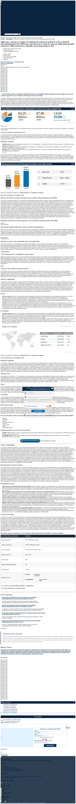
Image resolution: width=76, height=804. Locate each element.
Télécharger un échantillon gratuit (39, 94)
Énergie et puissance (13, 15)
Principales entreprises (10, 712)
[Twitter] (1, 783)
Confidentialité (49, 414)
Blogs (6, 25)
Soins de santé (11, 10)
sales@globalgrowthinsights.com (10, 722)
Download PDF (4, 755)
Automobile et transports (14, 12)
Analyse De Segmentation (11, 709)
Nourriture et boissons (13, 14)
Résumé (4, 94)
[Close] (68, 727)
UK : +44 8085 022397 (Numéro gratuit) (11, 721)
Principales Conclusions (10, 704)
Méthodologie (26, 94)
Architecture (11, 20)
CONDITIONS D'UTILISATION (12, 769)
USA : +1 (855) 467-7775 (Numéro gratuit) (12, 719)
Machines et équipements (14, 11)
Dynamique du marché (10, 707)
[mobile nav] (1, 4)
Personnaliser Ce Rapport (54, 94)
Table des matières (11, 94)
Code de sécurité (38, 740)
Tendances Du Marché (10, 706)
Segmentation (19, 94)
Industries (7, 7)
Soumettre (38, 411)
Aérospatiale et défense (14, 16)
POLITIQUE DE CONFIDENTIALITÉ (14, 770)
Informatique (11, 8)
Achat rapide (9, 63)
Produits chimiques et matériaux (16, 19)
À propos (7, 28)
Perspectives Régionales (11, 711)
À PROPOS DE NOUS (9, 767)
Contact (7, 31)
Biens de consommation (14, 22)
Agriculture (11, 18)
